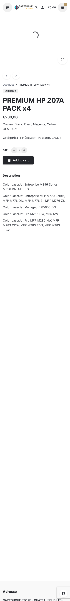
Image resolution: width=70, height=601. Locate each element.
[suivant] (16, 75)
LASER (56, 137)
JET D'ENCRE (18, 293)
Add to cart (18, 311)
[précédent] (6, 75)
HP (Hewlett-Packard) (33, 589)
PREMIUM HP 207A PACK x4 (34, 585)
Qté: (5, 150)
